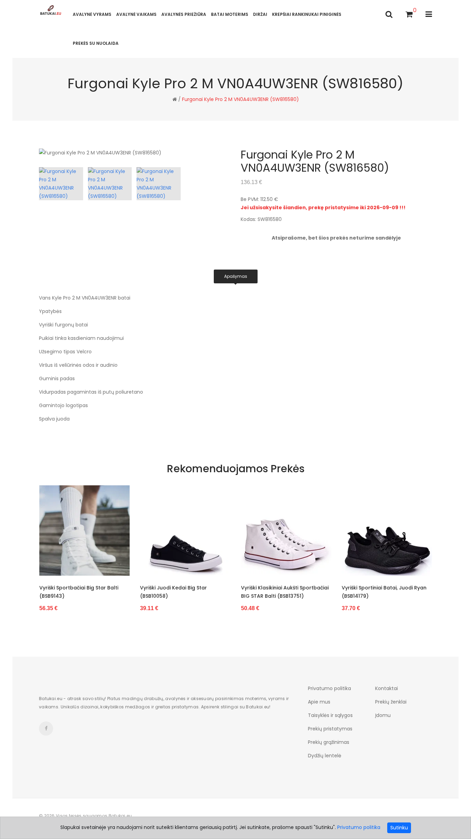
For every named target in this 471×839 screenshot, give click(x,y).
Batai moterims (229, 14)
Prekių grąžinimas (328, 742)
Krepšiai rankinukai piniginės (306, 14)
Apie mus (319, 701)
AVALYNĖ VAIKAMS (136, 14)
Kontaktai (386, 688)
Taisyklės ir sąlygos (330, 715)
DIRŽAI (260, 14)
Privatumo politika (329, 688)
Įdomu (383, 715)
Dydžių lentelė (324, 755)
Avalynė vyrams (92, 14)
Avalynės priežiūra (183, 14)
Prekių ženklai (391, 701)
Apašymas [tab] (235, 276)
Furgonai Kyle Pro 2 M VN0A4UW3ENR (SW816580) (240, 99)
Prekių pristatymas (330, 728)
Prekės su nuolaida (96, 43)
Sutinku (399, 827)
